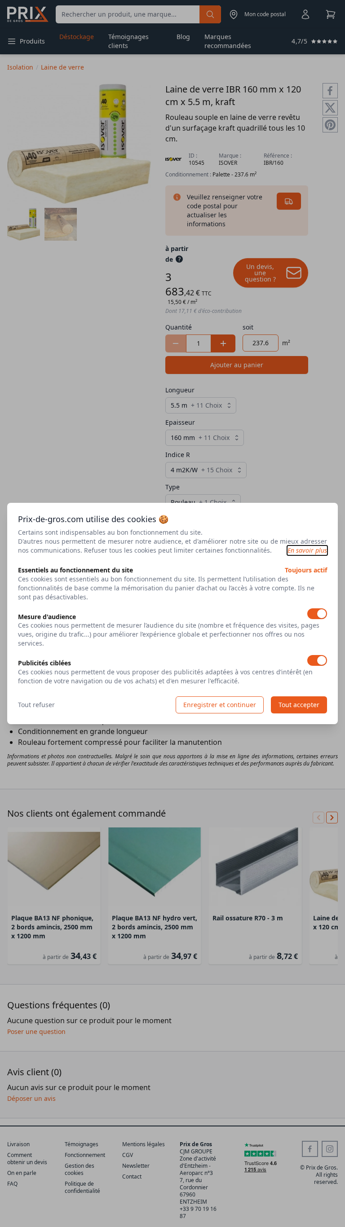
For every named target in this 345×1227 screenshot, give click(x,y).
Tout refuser (36, 704)
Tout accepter (299, 704)
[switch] (317, 613)
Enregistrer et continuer (219, 704)
